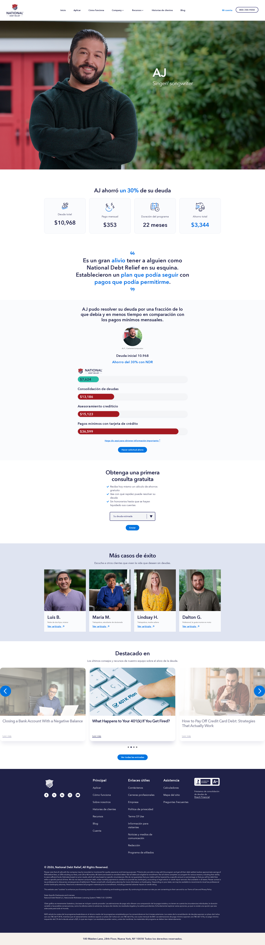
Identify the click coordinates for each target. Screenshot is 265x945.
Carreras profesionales (141, 794)
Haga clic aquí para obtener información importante (132, 440)
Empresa (133, 802)
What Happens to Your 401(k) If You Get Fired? (131, 721)
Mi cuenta (227, 10)
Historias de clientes (104, 809)
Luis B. (53, 617)
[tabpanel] (132, 704)
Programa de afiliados (141, 852)
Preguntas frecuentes (175, 802)
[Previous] (5, 691)
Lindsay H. (147, 617)
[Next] (259, 691)
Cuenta (97, 830)
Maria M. (101, 617)
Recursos (98, 816)
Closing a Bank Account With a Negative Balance (42, 721)
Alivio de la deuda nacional (15, 10)
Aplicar (97, 787)
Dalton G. (192, 617)
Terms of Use (193, 889)
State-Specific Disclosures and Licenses (59, 895)
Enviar (132, 527)
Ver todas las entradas (132, 757)
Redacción (134, 845)
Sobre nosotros (102, 802)
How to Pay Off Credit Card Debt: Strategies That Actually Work (218, 723)
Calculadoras (171, 787)
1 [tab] (128, 747)
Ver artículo (54, 626)
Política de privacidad (140, 809)
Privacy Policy (206, 889)
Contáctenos (135, 787)
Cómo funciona (102, 794)
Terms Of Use (136, 816)
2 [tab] (131, 747)
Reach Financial (202, 797)
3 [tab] (134, 747)
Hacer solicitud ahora (132, 449)
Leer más (6, 736)
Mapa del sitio (171, 794)
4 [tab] (136, 747)
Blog (95, 823)
